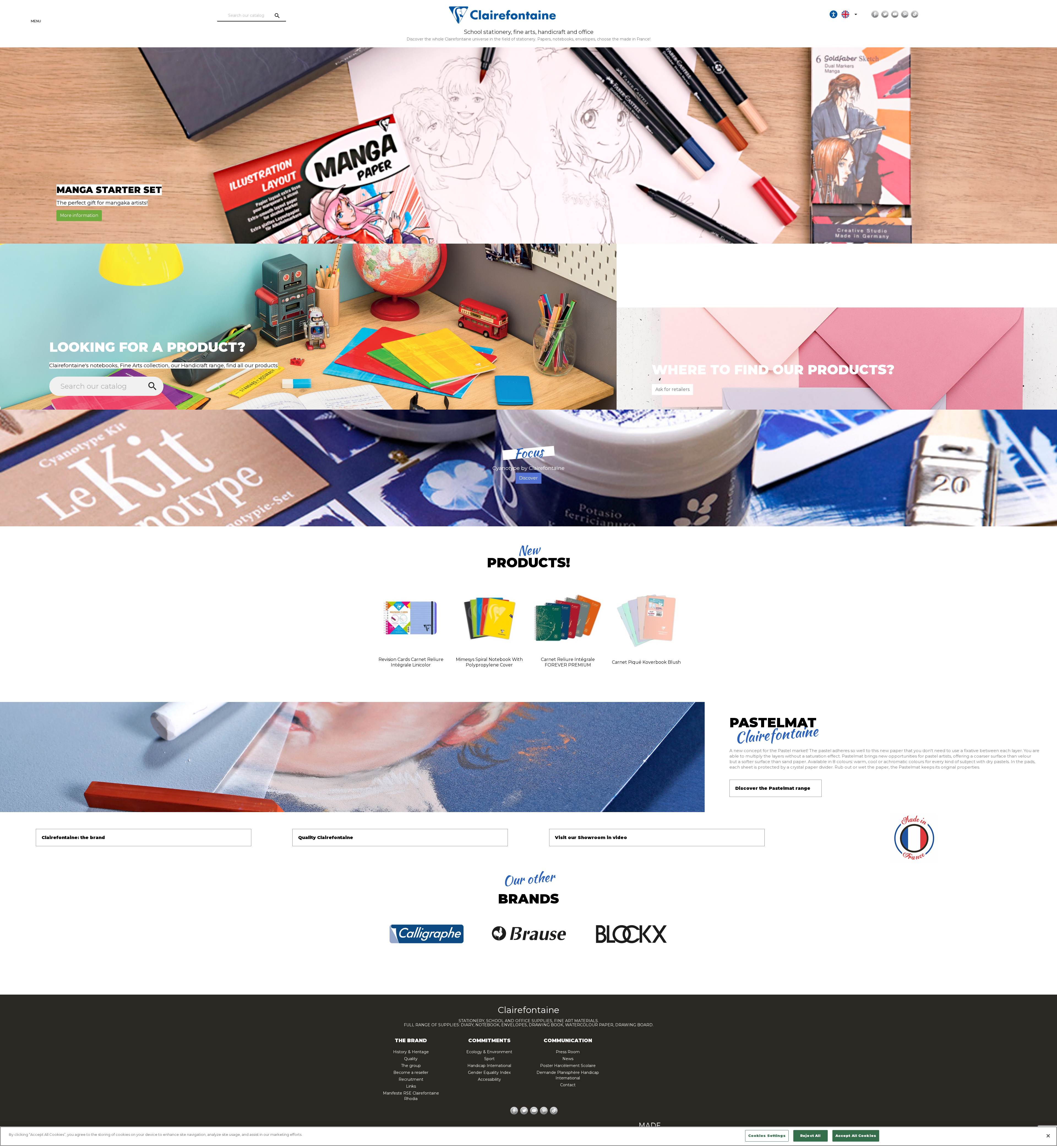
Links (411, 1086)
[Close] (1048, 1136)
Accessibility (489, 1079)
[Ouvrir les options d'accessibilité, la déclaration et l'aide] (833, 14)
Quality (411, 1058)
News (567, 1058)
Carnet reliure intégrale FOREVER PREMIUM (568, 662)
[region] (528, 1136)
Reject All (810, 1135)
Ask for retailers (672, 389)
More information (79, 215)
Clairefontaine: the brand (73, 837)
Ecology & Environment (489, 1051)
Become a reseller (410, 1072)
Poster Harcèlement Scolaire (568, 1065)
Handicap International (489, 1065)
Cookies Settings (767, 1135)
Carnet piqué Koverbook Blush (646, 662)
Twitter (885, 14)
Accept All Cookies (855, 1135)
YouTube (894, 14)
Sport (489, 1058)
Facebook (875, 14)
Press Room (568, 1051)
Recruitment (411, 1079)
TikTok (914, 14)
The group (411, 1065)
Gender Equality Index (489, 1072)
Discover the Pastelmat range (772, 788)
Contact (568, 1084)
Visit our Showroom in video (591, 837)
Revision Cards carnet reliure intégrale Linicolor (410, 662)
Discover (528, 478)
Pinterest (904, 14)
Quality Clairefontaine (325, 837)
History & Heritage (411, 1051)
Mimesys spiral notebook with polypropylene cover (489, 662)
